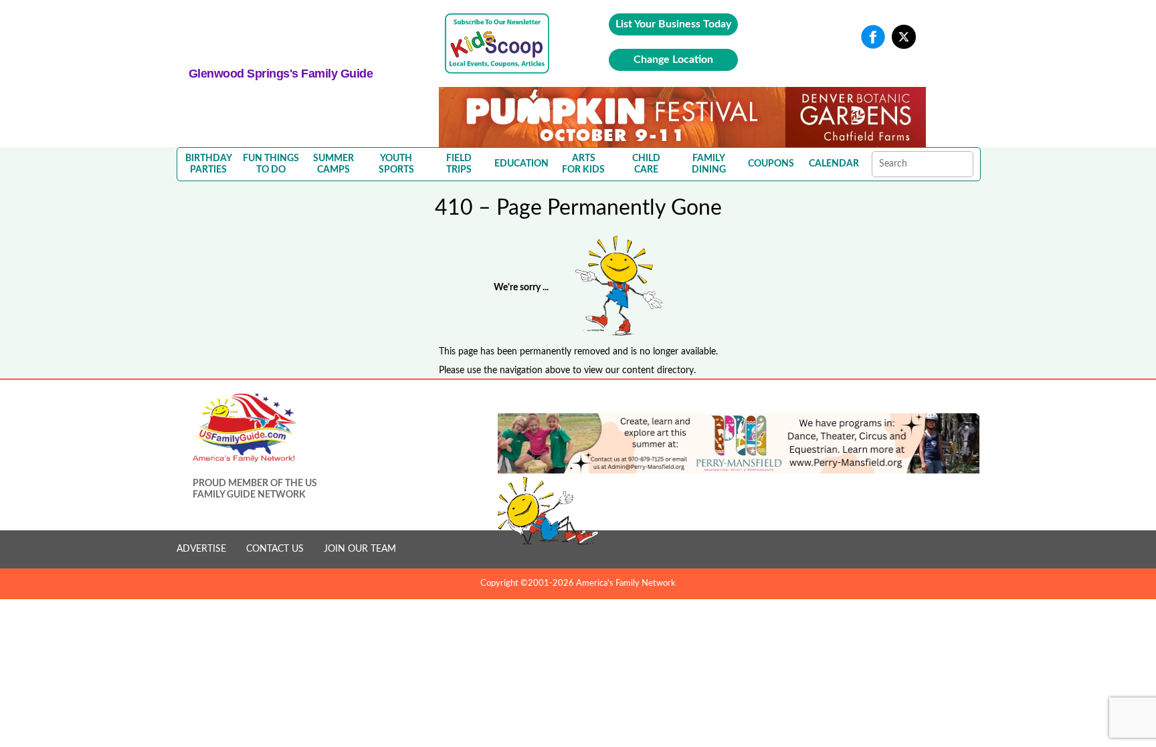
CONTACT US (275, 549)
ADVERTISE (201, 549)
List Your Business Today (673, 24)
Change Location (673, 59)
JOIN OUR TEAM (360, 549)
